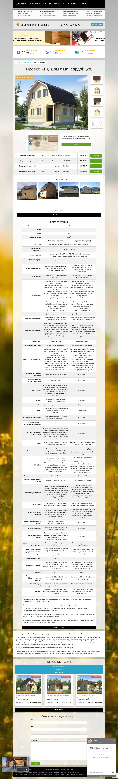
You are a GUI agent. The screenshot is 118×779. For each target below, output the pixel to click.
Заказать (96, 155)
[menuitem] (21, 3)
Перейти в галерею (58, 215)
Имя (32, 719)
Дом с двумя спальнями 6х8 (25, 695)
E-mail (32, 733)
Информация (72, 4)
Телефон (33, 726)
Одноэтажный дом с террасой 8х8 (58, 695)
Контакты (84, 4)
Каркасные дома (34, 4)
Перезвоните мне (97, 24)
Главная (18, 62)
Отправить (35, 763)
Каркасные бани (59, 4)
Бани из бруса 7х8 (59, 672)
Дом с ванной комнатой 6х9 (86, 695)
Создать (76, 144)
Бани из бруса (47, 4)
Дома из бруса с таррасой (59, 666)
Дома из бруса (21, 4)
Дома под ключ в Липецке (34, 24)
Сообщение (34, 740)
